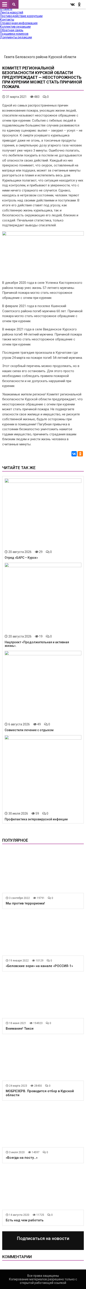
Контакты (7, 19)
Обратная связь (11, 30)
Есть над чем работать (24, 1220)
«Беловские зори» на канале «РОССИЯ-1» (39, 966)
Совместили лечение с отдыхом (29, 730)
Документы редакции (16, 37)
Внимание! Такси (20, 1028)
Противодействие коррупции (21, 16)
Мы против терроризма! (25, 903)
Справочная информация (18, 23)
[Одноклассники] (80, 453)
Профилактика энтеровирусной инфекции (36, 819)
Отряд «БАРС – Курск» (21, 557)
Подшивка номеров (14, 34)
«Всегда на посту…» (21, 1158)
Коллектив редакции (15, 26)
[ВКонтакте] (74, 453)
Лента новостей (11, 12)
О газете (6, 9)
